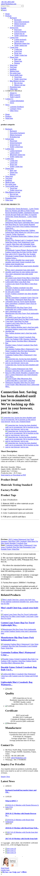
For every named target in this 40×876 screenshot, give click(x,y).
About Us (13, 93)
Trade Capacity (15, 97)
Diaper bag (18, 61)
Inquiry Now (5, 777)
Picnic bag (18, 53)
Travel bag (18, 77)
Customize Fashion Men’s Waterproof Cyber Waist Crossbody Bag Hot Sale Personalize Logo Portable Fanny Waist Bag (19, 547)
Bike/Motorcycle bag (17, 81)
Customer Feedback (17, 107)
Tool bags (13, 67)
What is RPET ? (11, 801)
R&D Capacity (15, 95)
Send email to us (6, 475)
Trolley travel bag (20, 79)
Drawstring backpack (21, 22)
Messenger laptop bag (22, 43)
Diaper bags (14, 57)
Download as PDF (19, 475)
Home (7, 14)
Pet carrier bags (15, 73)
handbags (13, 69)
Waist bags (13, 65)
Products (8, 16)
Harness (17, 63)
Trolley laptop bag (20, 45)
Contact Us (9, 99)
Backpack (13, 18)
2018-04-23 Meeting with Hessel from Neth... (22, 828)
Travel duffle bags (16, 75)
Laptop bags (14, 37)
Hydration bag (19, 26)
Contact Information (17, 101)
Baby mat (17, 59)
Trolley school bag (20, 35)
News (7, 105)
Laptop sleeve (19, 41)
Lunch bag (18, 51)
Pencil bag (18, 30)
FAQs (12, 103)
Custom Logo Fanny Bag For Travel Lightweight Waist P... (18, 324)
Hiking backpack (20, 24)
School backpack (20, 31)
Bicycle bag (18, 83)
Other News (14, 111)
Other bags (13, 89)
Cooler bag (18, 49)
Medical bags (14, 71)
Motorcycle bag (19, 85)
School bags (14, 28)
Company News (15, 109)
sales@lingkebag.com (18, 758)
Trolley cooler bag (20, 55)
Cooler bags (14, 47)
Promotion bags (15, 87)
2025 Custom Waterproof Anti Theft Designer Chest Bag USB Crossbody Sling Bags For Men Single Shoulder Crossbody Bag (19, 541)
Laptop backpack (20, 39)
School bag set (19, 33)
